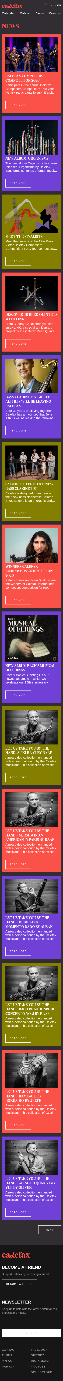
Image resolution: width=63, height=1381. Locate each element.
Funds (7, 1355)
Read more (18, 105)
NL (52, 5)
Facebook (39, 1349)
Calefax (25, 13)
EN (59, 5)
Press (7, 1360)
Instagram (40, 1360)
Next (50, 1230)
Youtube (38, 1366)
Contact (9, 1349)
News (40, 13)
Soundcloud (41, 1372)
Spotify (37, 1355)
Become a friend (19, 1284)
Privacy (8, 1366)
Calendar (8, 13)
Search (45, 5)
